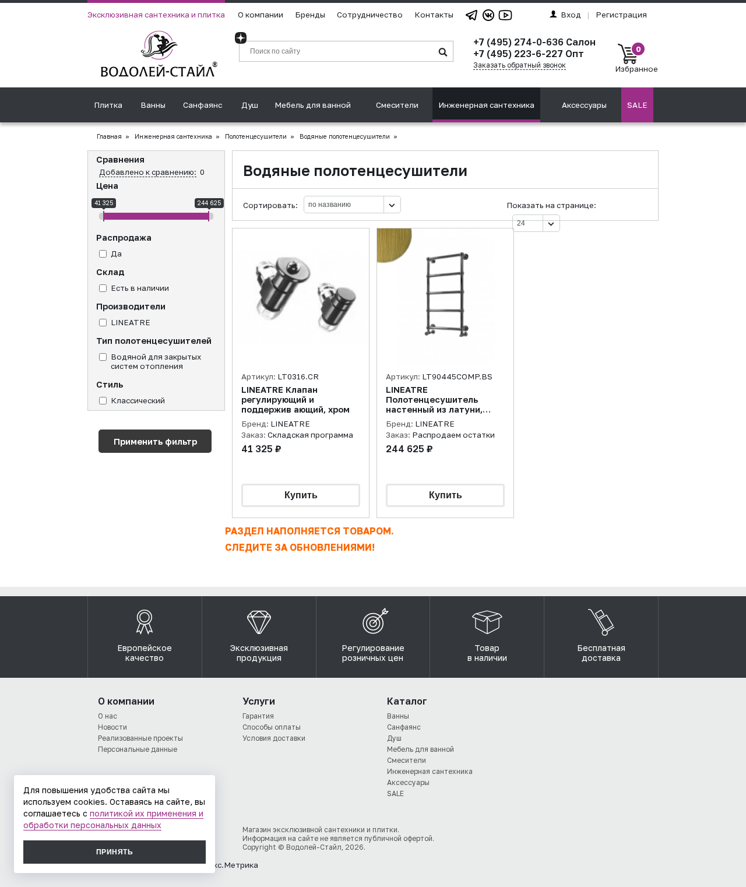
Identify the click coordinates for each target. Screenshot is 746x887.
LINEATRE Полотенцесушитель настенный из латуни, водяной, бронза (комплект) (434, 409)
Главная (109, 136)
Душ (249, 105)
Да (116, 253)
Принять (114, 852)
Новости (112, 727)
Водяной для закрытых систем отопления (156, 361)
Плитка (108, 105)
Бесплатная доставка (601, 653)
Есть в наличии (140, 288)
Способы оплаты (271, 727)
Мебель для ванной (313, 105)
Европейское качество (144, 653)
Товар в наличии (487, 653)
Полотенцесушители (256, 136)
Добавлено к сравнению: (147, 172)
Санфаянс (202, 105)
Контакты (433, 14)
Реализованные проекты (140, 738)
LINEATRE (130, 322)
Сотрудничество (370, 14)
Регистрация (621, 14)
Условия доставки (273, 738)
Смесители (397, 105)
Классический (138, 400)
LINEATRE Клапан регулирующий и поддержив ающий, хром (295, 399)
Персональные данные (137, 749)
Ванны (153, 105)
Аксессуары (584, 105)
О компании (260, 14)
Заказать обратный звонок (519, 65)
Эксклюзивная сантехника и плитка (156, 14)
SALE (637, 105)
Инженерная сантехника (486, 105)
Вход (571, 14)
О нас (107, 716)
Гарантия (258, 716)
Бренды (310, 14)
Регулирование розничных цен (373, 653)
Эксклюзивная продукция (259, 653)
